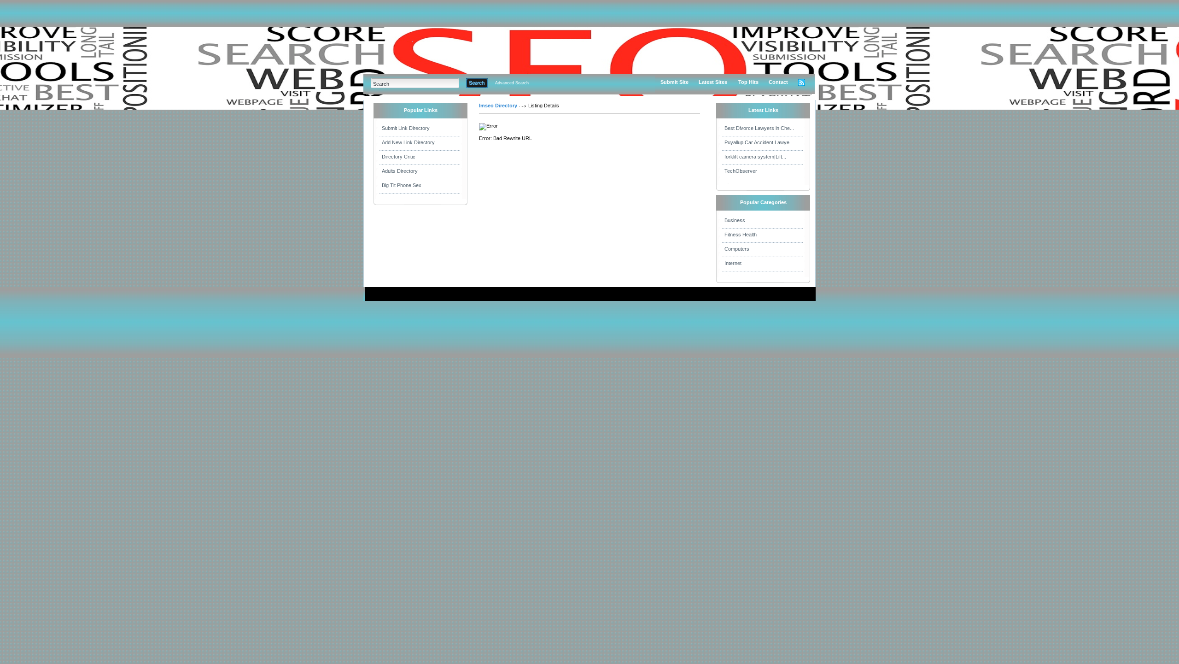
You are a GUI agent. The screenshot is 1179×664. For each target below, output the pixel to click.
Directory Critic (398, 156)
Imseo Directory (498, 105)
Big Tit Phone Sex (401, 185)
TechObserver (740, 171)
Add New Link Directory (408, 142)
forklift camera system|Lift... (755, 156)
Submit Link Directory (406, 128)
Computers (736, 249)
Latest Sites (713, 82)
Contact (778, 82)
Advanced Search (512, 83)
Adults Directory (400, 171)
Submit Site (674, 82)
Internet (732, 263)
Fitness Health (740, 234)
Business (734, 220)
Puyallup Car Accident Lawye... (759, 142)
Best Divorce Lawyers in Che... (759, 128)
